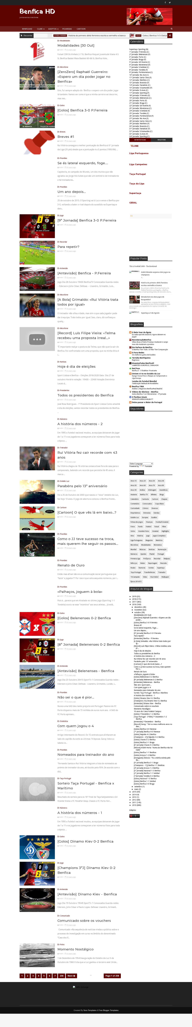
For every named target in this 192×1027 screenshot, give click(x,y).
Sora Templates (89, 1010)
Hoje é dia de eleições (76, 366)
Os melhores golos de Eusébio (144, 355)
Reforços (134, 563)
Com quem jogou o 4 (75, 726)
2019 (134, 596)
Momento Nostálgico (75, 949)
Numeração (162, 549)
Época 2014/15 (136, 581)
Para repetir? (68, 247)
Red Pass (136, 368)
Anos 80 (161, 485)
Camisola (145, 499)
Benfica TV (144, 495)
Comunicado (65, 916)
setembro (138, 787)
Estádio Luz (64, 481)
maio (136, 789)
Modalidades (65, 41)
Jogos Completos (159, 536)
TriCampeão (135, 577)
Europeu (145, 517)
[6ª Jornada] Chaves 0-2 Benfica (146, 745)
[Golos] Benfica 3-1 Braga (144, 742)
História (140, 536)
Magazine (149, 540)
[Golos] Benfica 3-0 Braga (144, 784)
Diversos (155, 508)
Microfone (64, 67)
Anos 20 (143, 481)
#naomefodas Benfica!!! (143, 363)
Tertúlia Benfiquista (141, 358)
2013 (134, 797)
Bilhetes (153, 495)
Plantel (152, 554)
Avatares (134, 495)
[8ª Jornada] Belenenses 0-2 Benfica (88, 644)
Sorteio (151, 568)
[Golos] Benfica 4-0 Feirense (145, 729)
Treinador (64, 448)
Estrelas (156, 513)
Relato (142, 563)
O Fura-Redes (138, 353)
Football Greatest (162, 522)
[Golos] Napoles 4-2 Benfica (145, 734)
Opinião (143, 554)
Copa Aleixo (159, 504)
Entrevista (146, 513)
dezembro (138, 607)
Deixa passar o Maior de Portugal (147, 402)
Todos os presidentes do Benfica (85, 395)
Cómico (145, 508)
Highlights (165, 531)
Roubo (133, 568)
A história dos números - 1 (79, 813)
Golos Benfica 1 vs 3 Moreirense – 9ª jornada (149, 394)
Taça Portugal (65, 778)
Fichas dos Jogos (137, 522)
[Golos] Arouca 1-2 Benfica (144, 755)
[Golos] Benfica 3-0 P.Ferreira (82, 110)
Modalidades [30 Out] (76, 45)
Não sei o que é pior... (75, 697)
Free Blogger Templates (108, 1010)
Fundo (140, 527)
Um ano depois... (71, 192)
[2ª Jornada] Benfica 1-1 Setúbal (146, 773)
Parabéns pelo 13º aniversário (82, 486)
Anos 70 (152, 485)
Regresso (135, 360)
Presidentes (64, 390)
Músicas (143, 549)
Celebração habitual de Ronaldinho (145, 383)
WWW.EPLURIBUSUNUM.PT (142, 399)
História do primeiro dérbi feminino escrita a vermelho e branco (70, 35)
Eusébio (154, 517)
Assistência (163, 490)
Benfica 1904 (138, 386)
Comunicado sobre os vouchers (84, 921)
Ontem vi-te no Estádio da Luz (146, 374)
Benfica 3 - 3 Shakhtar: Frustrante (144, 371)
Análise (142, 490)
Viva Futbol (154, 577)
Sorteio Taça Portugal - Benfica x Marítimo (151, 693)
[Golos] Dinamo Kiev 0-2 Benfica (85, 841)
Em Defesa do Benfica (142, 347)
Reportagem (152, 563)
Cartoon (81, 29)
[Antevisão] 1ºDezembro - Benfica (147, 722)
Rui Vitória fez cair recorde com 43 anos (150, 659)
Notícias (63, 362)
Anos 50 (133, 485)
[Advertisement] (150, 237)
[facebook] (165, 3)
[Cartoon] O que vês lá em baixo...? (87, 512)
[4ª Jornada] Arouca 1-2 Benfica (146, 768)
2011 (134, 802)
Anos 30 (152, 481)
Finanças (149, 522)
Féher (164, 527)
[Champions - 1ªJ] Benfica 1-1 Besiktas (149, 765)
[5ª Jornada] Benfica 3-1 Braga (146, 763)
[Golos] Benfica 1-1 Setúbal (145, 781)
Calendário (135, 499)
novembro (138, 610)
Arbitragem (152, 490)
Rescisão (163, 563)
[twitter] (170, 3)
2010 (134, 805)
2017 (134, 602)
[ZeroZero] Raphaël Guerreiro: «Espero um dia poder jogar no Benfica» (83, 76)
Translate (148, 466)
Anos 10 (133, 481)
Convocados (147, 504)
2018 (134, 599)
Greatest (155, 531)
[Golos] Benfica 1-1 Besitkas (145, 752)
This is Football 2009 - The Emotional (143, 266)
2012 (134, 800)
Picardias (67, 29)
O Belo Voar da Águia (141, 332)
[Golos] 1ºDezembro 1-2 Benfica (146, 714)
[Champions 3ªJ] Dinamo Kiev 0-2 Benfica (150, 701)
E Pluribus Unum (139, 397)
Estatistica (64, 721)
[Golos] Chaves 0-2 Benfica (144, 740)
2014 (134, 794)
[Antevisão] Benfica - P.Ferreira (84, 273)
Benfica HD (37, 12)
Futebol (148, 527)
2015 (134, 792)
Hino (132, 536)
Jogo (154, 35)
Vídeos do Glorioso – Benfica (145, 392)
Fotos (62, 944)
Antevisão (64, 268)
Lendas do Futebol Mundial (144, 381)
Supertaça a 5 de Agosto (150, 313)
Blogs (162, 495)
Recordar (63, 242)
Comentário (135, 504)
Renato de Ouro (71, 565)
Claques (164, 499)
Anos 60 (143, 485)
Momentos (158, 545)
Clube (40, 29)
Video (145, 577)
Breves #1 (65, 137)
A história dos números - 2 (80, 424)
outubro (137, 612)
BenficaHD (27, 29)
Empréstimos (135, 513)
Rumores (142, 568)
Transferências (149, 572)
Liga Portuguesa (136, 540)
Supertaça (160, 568)
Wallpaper (165, 577)
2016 (134, 604)
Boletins (162, 140)
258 (61, 976)
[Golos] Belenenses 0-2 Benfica (84, 618)
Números (63, 419)
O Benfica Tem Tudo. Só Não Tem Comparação (150, 350)
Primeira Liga (135, 559)
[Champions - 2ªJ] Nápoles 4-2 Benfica (149, 737)
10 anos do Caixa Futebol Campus (147, 711)
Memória (159, 540)
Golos (111, 35)
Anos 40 (161, 481)
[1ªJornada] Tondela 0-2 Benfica (146, 776)
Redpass (167, 559)
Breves (62, 132)
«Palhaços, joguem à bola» (80, 592)
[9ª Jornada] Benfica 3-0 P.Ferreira (86, 220)
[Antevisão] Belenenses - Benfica (85, 671)
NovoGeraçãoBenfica (141, 340)
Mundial (133, 549)
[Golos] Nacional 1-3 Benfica (145, 779)
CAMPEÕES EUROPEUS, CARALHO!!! (145, 365)
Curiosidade (135, 508)
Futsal (157, 527)
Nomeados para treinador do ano (85, 754)
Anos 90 (133, 490)
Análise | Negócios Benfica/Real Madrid (147, 389)
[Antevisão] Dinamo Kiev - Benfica (87, 894)
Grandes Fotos (143, 531)
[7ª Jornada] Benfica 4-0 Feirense (147, 732)
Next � (71, 976)
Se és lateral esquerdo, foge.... (82, 163)
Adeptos (52, 29)
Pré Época (147, 559)
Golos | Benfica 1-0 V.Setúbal (129, 35)
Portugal (161, 554)
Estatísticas (140, 140)
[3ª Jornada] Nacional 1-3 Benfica (147, 771)
